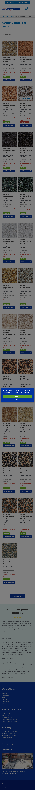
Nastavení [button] (17, 399)
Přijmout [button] (17, 396)
